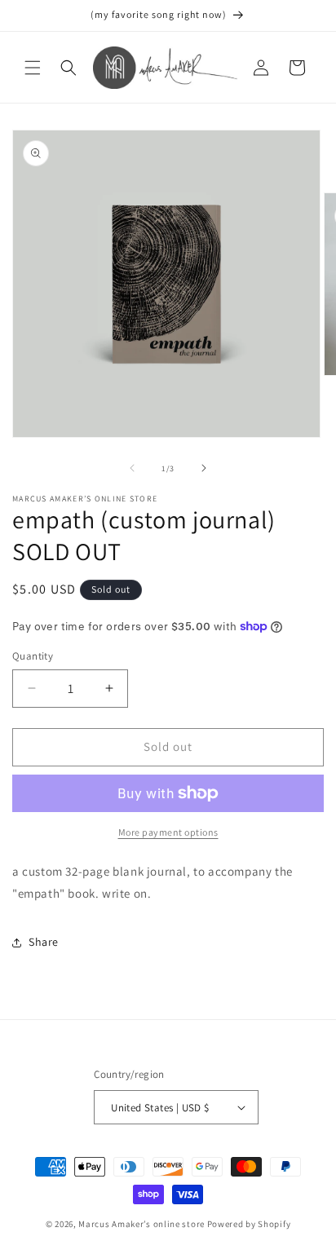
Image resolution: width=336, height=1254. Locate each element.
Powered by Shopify (249, 1224)
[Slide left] (132, 468)
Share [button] (44, 941)
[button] (33, 68)
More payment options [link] (168, 832)
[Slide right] (204, 468)
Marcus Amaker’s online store (141, 1224)
